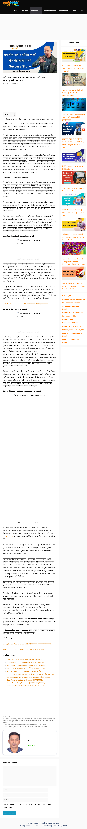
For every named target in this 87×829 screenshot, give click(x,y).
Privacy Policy (57, 826)
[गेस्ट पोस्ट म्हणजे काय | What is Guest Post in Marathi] (74, 178)
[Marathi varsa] (11, 3)
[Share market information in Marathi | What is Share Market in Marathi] (74, 56)
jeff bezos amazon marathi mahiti (41, 719)
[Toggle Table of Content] (12, 114)
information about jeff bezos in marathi (17, 719)
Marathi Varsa (39, 823)
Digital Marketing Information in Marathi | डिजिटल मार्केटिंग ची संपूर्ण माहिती (73, 117)
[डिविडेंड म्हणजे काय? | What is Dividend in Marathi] (74, 156)
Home (16, 11)
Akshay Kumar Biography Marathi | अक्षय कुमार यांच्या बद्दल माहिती (27, 644)
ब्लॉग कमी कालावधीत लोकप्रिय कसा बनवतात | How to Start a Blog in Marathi (73, 237)
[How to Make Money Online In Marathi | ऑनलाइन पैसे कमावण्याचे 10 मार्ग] (74, 80)
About (21, 826)
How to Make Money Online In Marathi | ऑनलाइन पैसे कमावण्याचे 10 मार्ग (73, 93)
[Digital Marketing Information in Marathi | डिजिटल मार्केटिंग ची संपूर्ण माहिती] (74, 105)
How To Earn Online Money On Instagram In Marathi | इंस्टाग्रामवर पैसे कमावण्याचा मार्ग (73, 261)
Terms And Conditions (43, 826)
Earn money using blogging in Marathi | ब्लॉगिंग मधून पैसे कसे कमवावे (26, 725)
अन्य (74, 11)
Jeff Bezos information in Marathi (30, 721)
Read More (31, 745)
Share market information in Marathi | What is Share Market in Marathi (73, 68)
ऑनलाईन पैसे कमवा (50, 11)
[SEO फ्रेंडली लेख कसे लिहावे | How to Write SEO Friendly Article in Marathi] (74, 200)
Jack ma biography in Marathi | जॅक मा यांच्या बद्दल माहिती (24, 649)
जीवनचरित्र (34, 11)
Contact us (29, 826)
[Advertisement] (43, 26)
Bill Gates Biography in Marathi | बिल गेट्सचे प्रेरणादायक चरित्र (25, 304)
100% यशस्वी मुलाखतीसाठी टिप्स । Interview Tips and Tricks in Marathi (26, 726)
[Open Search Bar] (82, 10)
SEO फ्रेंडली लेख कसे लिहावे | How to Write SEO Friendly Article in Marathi (73, 212)
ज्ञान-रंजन (25, 11)
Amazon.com (8, 536)
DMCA (65, 826)
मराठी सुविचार (63, 11)
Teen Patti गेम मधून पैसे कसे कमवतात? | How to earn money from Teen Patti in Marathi (73, 286)
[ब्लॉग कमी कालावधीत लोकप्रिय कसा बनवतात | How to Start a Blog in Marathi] (74, 225)
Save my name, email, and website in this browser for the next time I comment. (30, 805)
